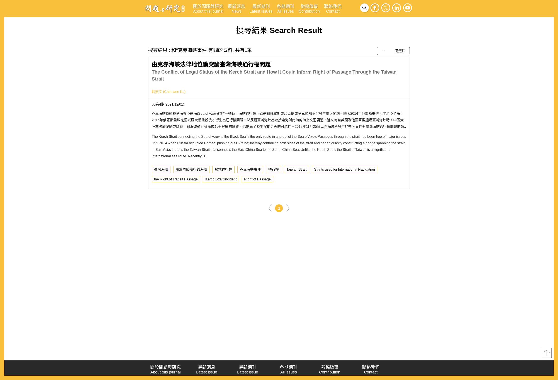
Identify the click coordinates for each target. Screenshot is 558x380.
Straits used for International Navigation (344, 169)
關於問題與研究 (208, 8)
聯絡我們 (333, 8)
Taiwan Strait (296, 169)
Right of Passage (257, 179)
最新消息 (236, 8)
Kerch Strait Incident (220, 179)
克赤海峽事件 (250, 169)
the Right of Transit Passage (176, 179)
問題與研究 (165, 8)
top (546, 353)
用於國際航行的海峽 (191, 169)
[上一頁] (270, 208)
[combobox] (393, 51)
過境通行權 (223, 169)
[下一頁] (288, 208)
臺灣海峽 (161, 169)
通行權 (273, 169)
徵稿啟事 (309, 8)
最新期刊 (261, 8)
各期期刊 (285, 8)
